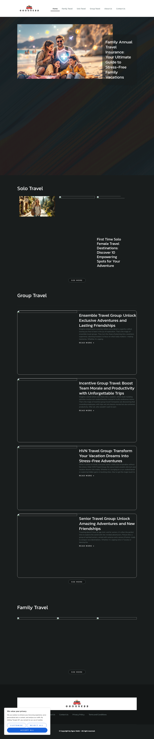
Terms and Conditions (98, 714)
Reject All (36, 725)
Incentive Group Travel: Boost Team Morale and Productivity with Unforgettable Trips (107, 388)
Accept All (27, 730)
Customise (16, 725)
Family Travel (67, 8)
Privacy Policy (78, 714)
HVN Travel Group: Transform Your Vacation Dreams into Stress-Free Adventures (105, 456)
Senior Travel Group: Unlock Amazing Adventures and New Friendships (107, 523)
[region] (27, 721)
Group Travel (95, 8)
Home (55, 8)
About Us (108, 8)
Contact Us (120, 8)
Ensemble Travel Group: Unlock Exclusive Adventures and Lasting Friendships (107, 320)
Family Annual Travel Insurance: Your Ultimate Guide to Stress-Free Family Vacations (118, 59)
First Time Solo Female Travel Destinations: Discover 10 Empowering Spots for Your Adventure (109, 252)
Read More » (86, 342)
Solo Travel (81, 8)
